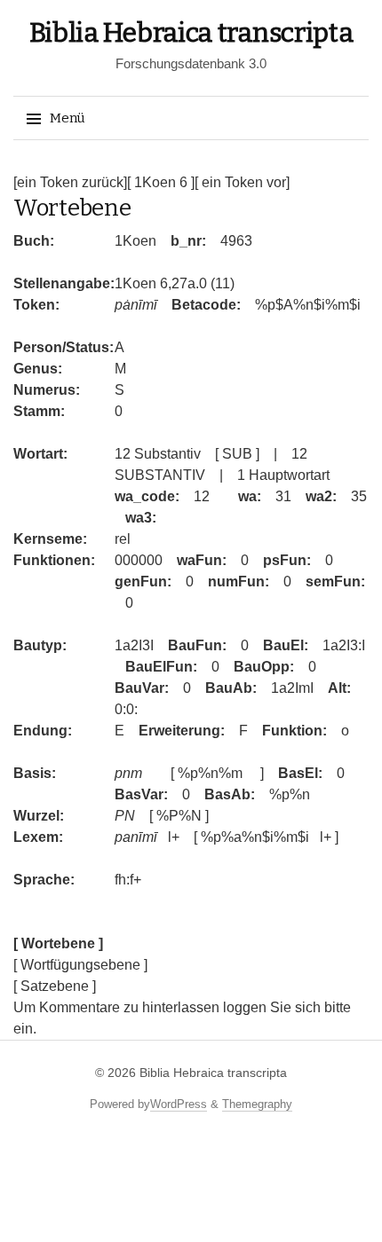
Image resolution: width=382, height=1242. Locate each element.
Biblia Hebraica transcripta (191, 33)
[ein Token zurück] (70, 182)
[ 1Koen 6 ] (161, 182)
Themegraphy (257, 1104)
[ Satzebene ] (54, 986)
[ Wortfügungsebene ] (80, 964)
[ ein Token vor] (242, 182)
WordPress (178, 1104)
